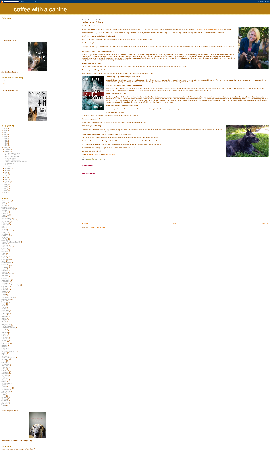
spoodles (4, 386)
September (8, 168)
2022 (5, 132)
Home (175, 223)
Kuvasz (3, 308)
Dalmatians (4, 267)
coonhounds (5, 259)
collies (3, 258)
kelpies (3, 304)
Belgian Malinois (6, 218)
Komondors (4, 305)
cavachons (4, 240)
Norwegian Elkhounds (8, 327)
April (6, 177)
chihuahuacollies (6, 247)
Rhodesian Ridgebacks (8, 358)
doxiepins (4, 272)
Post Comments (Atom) (98, 227)
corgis (3, 261)
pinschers (4, 334)
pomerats (4, 345)
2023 (5, 130)
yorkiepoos (4, 404)
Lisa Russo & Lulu (10, 165)
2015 (5, 146)
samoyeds (4, 362)
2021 (5, 134)
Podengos (4, 340)
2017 (5, 142)
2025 (5, 128)
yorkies (3, 405)
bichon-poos (5, 223)
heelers (3, 293)
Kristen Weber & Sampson (12, 153)
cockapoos (4, 256)
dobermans (4, 270)
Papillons (4, 331)
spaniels (4, 381)
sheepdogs (4, 372)
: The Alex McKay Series (208, 29)
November (8, 151)
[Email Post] (103, 159)
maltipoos (4, 320)
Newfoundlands (6, 326)
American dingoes (6, 207)
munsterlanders (6, 324)
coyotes (3, 264)
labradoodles (5, 310)
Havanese (4, 291)
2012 (5, 187)
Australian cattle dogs (8, 209)
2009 (5, 192)
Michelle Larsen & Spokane (12, 155)
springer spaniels (6, 388)
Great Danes (5, 281)
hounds (3, 294)
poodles (3, 350)
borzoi (3, 226)
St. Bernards (5, 389)
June (6, 174)
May (6, 176)
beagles (3, 213)
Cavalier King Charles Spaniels (10, 242)
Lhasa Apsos (5, 313)
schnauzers (89, 160)
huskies (3, 296)
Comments (8, 84)
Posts (6, 81)
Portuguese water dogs (8, 351)
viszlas (3, 394)
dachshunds (5, 266)
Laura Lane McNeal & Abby (12, 160)
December (8, 149)
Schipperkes (5, 364)
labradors (4, 312)
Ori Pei (3, 329)
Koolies (3, 307)
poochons (4, 348)
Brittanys (4, 229)
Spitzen (3, 385)
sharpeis (4, 370)
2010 (5, 190)
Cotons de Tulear (6, 262)
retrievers (4, 356)
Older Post (265, 223)
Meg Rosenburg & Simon (12, 156)
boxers (3, 228)
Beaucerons (5, 215)
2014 (5, 148)
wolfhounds (4, 400)
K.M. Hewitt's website (93, 154)
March (7, 179)
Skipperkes (4, 380)
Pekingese (4, 332)
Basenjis (4, 210)
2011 (5, 189)
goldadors (4, 278)
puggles (3, 353)
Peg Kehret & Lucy (10, 163)
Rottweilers (4, 359)
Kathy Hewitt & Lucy (10, 158)
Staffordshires (5, 391)
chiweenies (4, 251)
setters (3, 369)
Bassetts (4, 212)
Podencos (4, 339)
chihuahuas (4, 248)
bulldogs (4, 232)
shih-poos (4, 377)
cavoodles (4, 245)
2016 (5, 144)
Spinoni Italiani (5, 383)
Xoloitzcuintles (5, 402)
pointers (3, 342)
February (7, 181)
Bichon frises (5, 221)
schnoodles (4, 367)
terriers (3, 392)
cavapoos (4, 243)
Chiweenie (4, 250)
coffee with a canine (40, 9)
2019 (5, 138)
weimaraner (4, 397)
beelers (3, 216)
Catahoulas (4, 237)
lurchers (3, 315)
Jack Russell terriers (7, 297)
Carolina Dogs (5, 235)
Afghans (4, 202)
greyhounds (5, 286)
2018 (5, 140)
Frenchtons (4, 277)
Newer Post (85, 223)
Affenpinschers (6, 201)
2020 (5, 136)
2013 (5, 185)
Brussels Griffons (6, 231)
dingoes (3, 269)
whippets (4, 399)
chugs (3, 255)
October (7, 167)
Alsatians (4, 205)
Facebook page (109, 154)
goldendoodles (5, 280)
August (7, 170)
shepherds (4, 373)
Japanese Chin (6, 299)
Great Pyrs (4, 283)
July (6, 172)
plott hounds (5, 337)
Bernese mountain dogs (8, 220)
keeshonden (5, 302)
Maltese (3, 318)
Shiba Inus (4, 375)
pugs (2, 354)
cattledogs (4, 239)
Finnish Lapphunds (7, 274)
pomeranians (5, 343)
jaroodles (4, 301)
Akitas (3, 204)
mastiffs (3, 321)
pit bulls (3, 335)
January (7, 183)
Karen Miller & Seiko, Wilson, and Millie (16, 161)
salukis (3, 361)
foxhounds (4, 275)
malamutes (4, 316)
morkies (3, 323)
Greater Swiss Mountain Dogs (10, 285)
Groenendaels (5, 289)
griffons (3, 288)
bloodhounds (5, 224)
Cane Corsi (4, 234)
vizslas (3, 396)
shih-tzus (4, 378)
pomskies (4, 346)
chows (3, 253)
